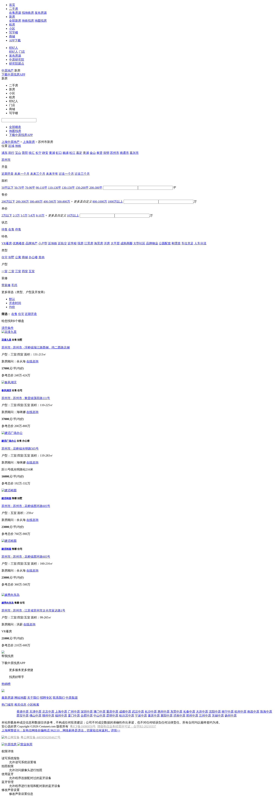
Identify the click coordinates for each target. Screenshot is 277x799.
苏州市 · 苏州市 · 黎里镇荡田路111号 (26, 398)
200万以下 (8, 201)
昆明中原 (112, 715)
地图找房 (41, 20)
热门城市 (8, 704)
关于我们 (33, 697)
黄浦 (52, 152)
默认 (12, 299)
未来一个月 (21, 173)
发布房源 (41, 12)
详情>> (115, 730)
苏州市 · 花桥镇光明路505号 (20, 448)
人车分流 (200, 243)
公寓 (18, 257)
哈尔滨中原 (126, 715)
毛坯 (14, 285)
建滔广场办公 (9, 440)
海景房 (98, 243)
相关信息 (20, 704)
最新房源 (8, 697)
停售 (18, 229)
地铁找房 (28, 20)
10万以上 (73, 215)
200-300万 (22, 201)
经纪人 (13, 47)
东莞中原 (176, 711)
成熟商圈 (126, 243)
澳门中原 (99, 711)
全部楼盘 (15, 127)
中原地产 (8, 70)
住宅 (5, 257)
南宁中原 (228, 711)
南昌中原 (253, 711)
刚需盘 (176, 243)
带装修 (6, 285)
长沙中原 (151, 711)
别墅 (11, 257)
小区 (12, 28)
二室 (11, 271)
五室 (32, 271)
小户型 (42, 243)
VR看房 (7, 243)
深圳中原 (87, 711)
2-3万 (16, 215)
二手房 (13, 8)
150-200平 (82, 187)
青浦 (86, 152)
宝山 (18, 152)
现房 (80, 243)
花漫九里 (6, 339)
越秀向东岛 (8, 602)
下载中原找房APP (13, 74)
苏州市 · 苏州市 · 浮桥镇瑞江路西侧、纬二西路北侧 (36, 347)
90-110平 (41, 187)
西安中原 (23, 715)
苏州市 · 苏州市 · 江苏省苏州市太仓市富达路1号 (33, 610)
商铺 (12, 36)
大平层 (115, 243)
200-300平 (95, 187)
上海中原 (61, 711)
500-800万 (63, 201)
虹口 (59, 152)
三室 (18, 271)
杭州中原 (240, 711)
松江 (72, 152)
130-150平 (68, 187)
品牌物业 (152, 243)
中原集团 (72, 697)
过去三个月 (82, 173)
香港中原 (23, 711)
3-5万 (24, 215)
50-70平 (19, 187)
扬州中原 (231, 715)
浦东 (5, 152)
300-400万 (36, 201)
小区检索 (33, 704)
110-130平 (54, 187)
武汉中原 (138, 711)
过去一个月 (66, 173)
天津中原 (35, 711)
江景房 (88, 243)
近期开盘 (8, 173)
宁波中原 (141, 715)
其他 (41, 257)
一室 (5, 271)
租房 (12, 24)
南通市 (124, 152)
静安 (45, 152)
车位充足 (187, 243)
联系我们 (59, 697)
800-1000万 (100, 201)
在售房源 (15, 12)
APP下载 (15, 40)
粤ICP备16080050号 (83, 726)
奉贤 (99, 152)
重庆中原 (112, 711)
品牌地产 (31, 243)
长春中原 (189, 711)
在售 (11, 229)
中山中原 (99, 715)
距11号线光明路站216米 (17, 469)
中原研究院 (16, 59)
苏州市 (114, 152)
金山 (93, 152)
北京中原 (48, 711)
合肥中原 (87, 715)
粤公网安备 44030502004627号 (40, 737)
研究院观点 (16, 63)
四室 (25, 271)
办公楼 (33, 257)
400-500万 (49, 201)
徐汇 (32, 152)
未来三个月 (37, 173)
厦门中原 (74, 715)
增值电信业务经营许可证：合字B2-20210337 (126, 726)
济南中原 (179, 715)
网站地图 (20, 697)
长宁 (38, 152)
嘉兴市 (134, 152)
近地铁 (52, 243)
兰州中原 (205, 715)
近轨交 (62, 243)
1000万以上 (115, 201)
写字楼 (13, 32)
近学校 (72, 243)
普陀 (25, 152)
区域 (11, 145)
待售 (5, 229)
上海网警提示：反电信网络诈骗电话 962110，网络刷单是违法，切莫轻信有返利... (56, 730)
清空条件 (8, 327)
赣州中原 (48, 715)
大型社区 (139, 243)
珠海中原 (266, 711)
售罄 (14, 498)
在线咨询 (32, 361)
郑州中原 (192, 715)
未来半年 (52, 173)
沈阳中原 (215, 711)
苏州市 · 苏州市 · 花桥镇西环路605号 (26, 506)
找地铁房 (28, 12)
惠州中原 (164, 711)
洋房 (107, 243)
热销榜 (6, 683)
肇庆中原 (154, 715)
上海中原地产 (11, 141)
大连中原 (202, 711)
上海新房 (29, 141)
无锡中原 (218, 715)
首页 (12, 4)
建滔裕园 (6, 498)
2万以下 (7, 215)
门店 (22, 51)
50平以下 (8, 187)
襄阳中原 (167, 715)
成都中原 (125, 711)
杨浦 (66, 152)
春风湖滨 (6, 390)
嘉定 (79, 152)
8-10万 (40, 215)
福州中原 (61, 715)
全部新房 (15, 20)
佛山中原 (35, 715)
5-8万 (31, 215)
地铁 (18, 145)
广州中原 (74, 711)
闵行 (11, 152)
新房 (12, 16)
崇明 (106, 152)
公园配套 (165, 243)
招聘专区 (46, 697)
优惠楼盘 (19, 243)
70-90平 (30, 187)
